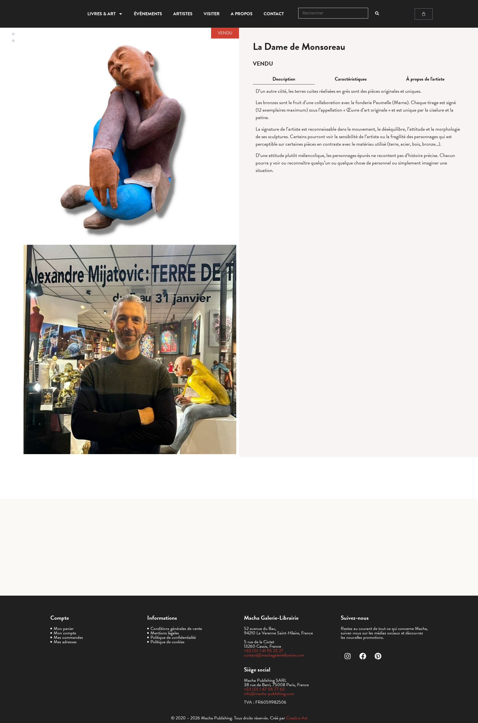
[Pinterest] (378, 656)
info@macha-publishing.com (269, 693)
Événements (148, 14)
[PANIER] (424, 14)
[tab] (284, 79)
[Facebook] (363, 656)
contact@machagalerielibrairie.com (274, 655)
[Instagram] (348, 656)
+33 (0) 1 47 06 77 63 (264, 689)
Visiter (212, 14)
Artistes (183, 14)
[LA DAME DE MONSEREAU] (130, 136)
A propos (242, 14)
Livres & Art (101, 14)
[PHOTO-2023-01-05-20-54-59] (130, 349)
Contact (274, 14)
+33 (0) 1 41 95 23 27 (263, 650)
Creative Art (296, 718)
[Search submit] (377, 13)
